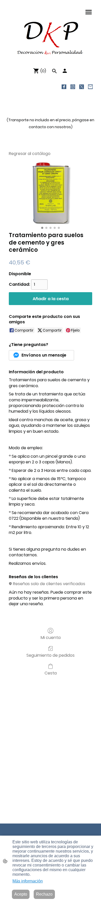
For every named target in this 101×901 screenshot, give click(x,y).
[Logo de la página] (50, 37)
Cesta (51, 672)
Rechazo (44, 894)
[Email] (90, 86)
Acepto (20, 894)
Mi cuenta (51, 637)
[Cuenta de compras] (65, 71)
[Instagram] (72, 86)
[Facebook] (64, 86)
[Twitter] (81, 86)
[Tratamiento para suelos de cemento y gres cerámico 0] (50, 193)
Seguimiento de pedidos (50, 655)
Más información (27, 881)
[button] (54, 71)
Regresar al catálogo (30, 154)
